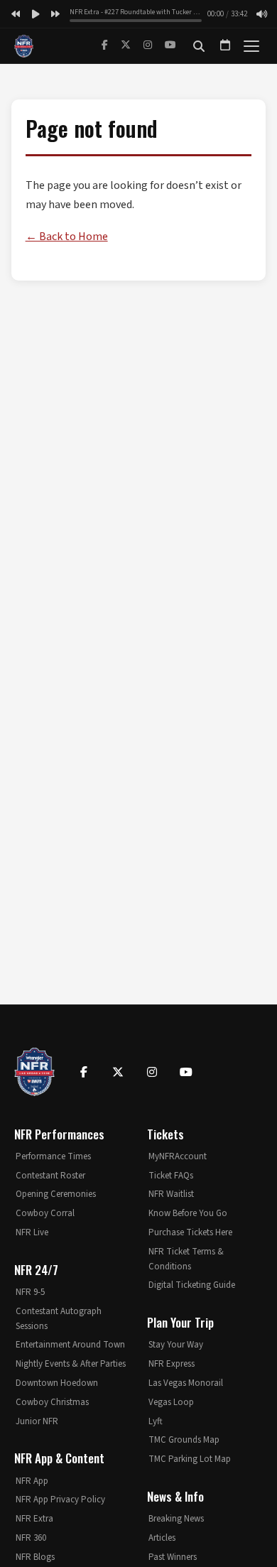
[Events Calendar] (225, 46)
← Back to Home (67, 236)
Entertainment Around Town (70, 1344)
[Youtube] (186, 1072)
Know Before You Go (187, 1213)
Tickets (165, 1134)
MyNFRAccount (177, 1156)
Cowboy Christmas (52, 1402)
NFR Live (32, 1232)
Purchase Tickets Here (190, 1232)
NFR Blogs (35, 1557)
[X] (126, 45)
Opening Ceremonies (56, 1194)
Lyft (155, 1421)
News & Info (175, 1496)
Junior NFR (37, 1421)
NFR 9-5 (30, 1292)
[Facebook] (105, 45)
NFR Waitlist (171, 1194)
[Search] (199, 46)
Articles (161, 1537)
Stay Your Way (175, 1344)
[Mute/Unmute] (261, 14)
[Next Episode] (55, 14)
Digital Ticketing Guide (191, 1285)
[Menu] (251, 46)
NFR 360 (31, 1537)
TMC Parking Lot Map (189, 1459)
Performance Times (53, 1156)
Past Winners (172, 1557)
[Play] (35, 14)
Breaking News (176, 1518)
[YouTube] (170, 45)
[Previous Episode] (15, 14)
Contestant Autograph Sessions (59, 1319)
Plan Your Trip (180, 1322)
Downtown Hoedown (57, 1383)
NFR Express (171, 1363)
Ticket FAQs (170, 1175)
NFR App (32, 1481)
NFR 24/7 (36, 1270)
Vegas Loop (171, 1402)
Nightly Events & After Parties (71, 1363)
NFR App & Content (59, 1458)
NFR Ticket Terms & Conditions (186, 1259)
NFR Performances (59, 1134)
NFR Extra (34, 1518)
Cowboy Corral (45, 1213)
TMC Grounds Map (183, 1439)
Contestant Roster (50, 1175)
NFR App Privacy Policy (60, 1499)
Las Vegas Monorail (185, 1383)
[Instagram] (147, 45)
